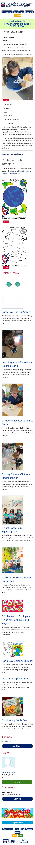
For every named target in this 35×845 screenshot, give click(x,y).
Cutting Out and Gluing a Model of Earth (16, 476)
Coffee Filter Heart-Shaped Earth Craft (17, 579)
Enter (16, 12)
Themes (7, 741)
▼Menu (17, 15)
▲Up (15, 836)
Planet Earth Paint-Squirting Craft (12, 530)
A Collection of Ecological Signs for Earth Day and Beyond (16, 620)
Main (22, 12)
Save (7, 100)
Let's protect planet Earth (16, 678)
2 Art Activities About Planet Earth (17, 422)
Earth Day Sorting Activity (16, 312)
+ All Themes (17, 746)
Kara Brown (9, 772)
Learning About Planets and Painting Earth (17, 364)
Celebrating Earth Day (14, 720)
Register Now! (17, 823)
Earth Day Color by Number (17, 660)
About (17, 832)
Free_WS (29, 12)
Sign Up (17, 799)
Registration (7, 12)
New (22, 829)
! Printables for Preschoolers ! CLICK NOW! (17, 24)
